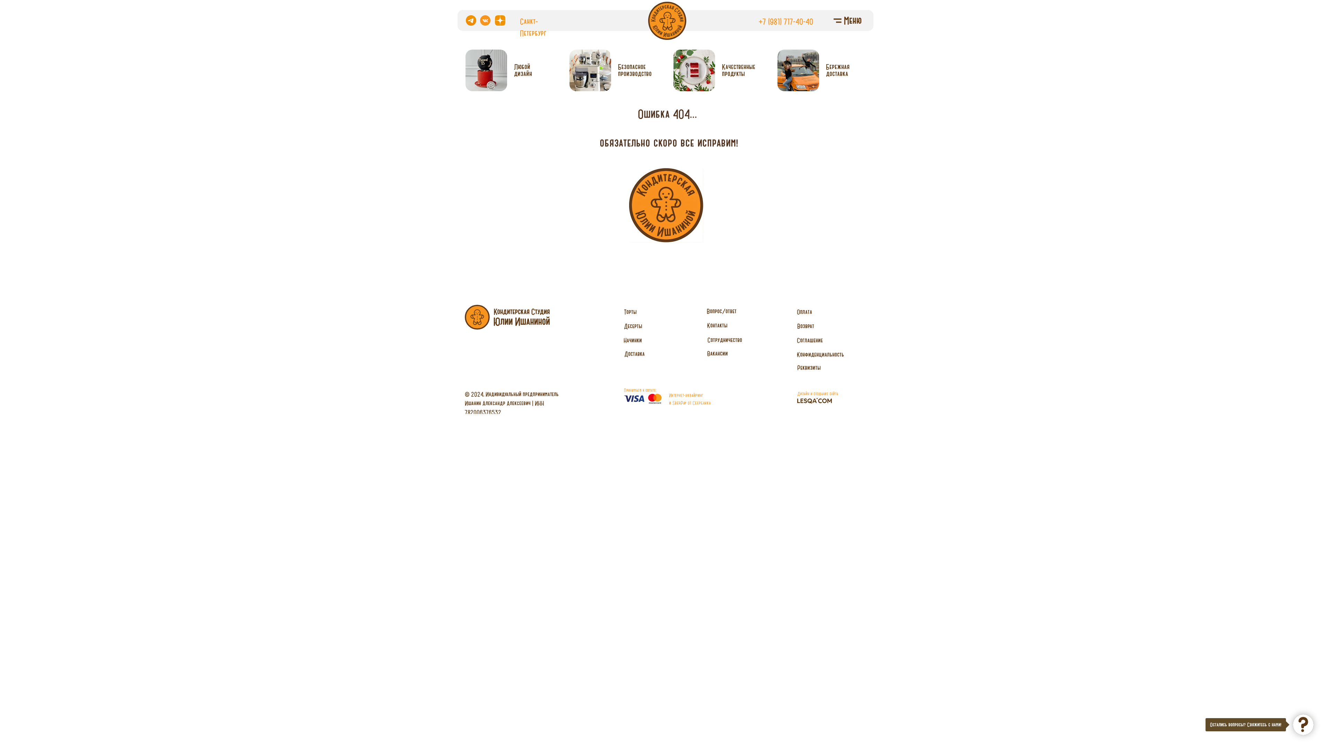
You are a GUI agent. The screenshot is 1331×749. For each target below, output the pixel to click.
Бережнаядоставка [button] (838, 70)
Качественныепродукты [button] (738, 70)
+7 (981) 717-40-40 (786, 21)
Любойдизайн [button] (523, 70)
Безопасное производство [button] (635, 70)
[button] (724, 340)
